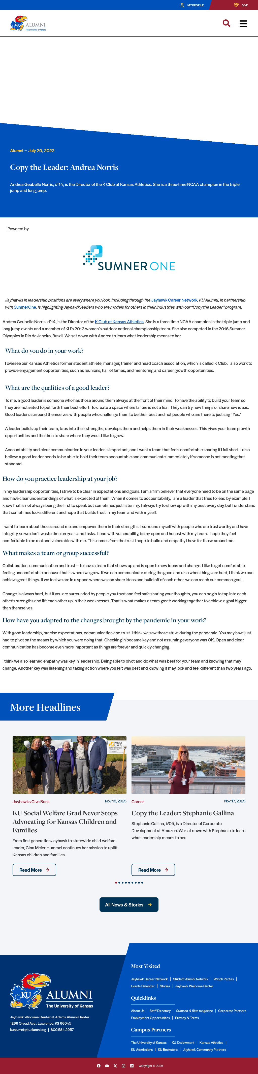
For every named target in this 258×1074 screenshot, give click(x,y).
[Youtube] (107, 1066)
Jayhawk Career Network (174, 300)
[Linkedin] (132, 1066)
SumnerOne (25, 307)
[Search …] (226, 23)
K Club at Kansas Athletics (119, 321)
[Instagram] (123, 1066)
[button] (243, 23)
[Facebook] (98, 1066)
